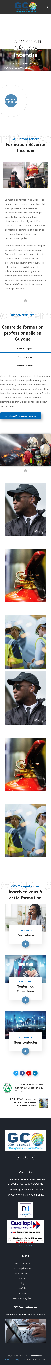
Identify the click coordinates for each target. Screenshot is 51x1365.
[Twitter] (18, 1157)
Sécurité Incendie (22, 557)
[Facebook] (25, 1157)
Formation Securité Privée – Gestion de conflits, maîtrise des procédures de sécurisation (25, 502)
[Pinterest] (32, 1157)
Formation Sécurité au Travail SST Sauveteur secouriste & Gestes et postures (22, 635)
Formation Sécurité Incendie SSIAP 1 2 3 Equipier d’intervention (25, 574)
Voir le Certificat (25, 1245)
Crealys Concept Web (15, 1359)
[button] (47, 7)
